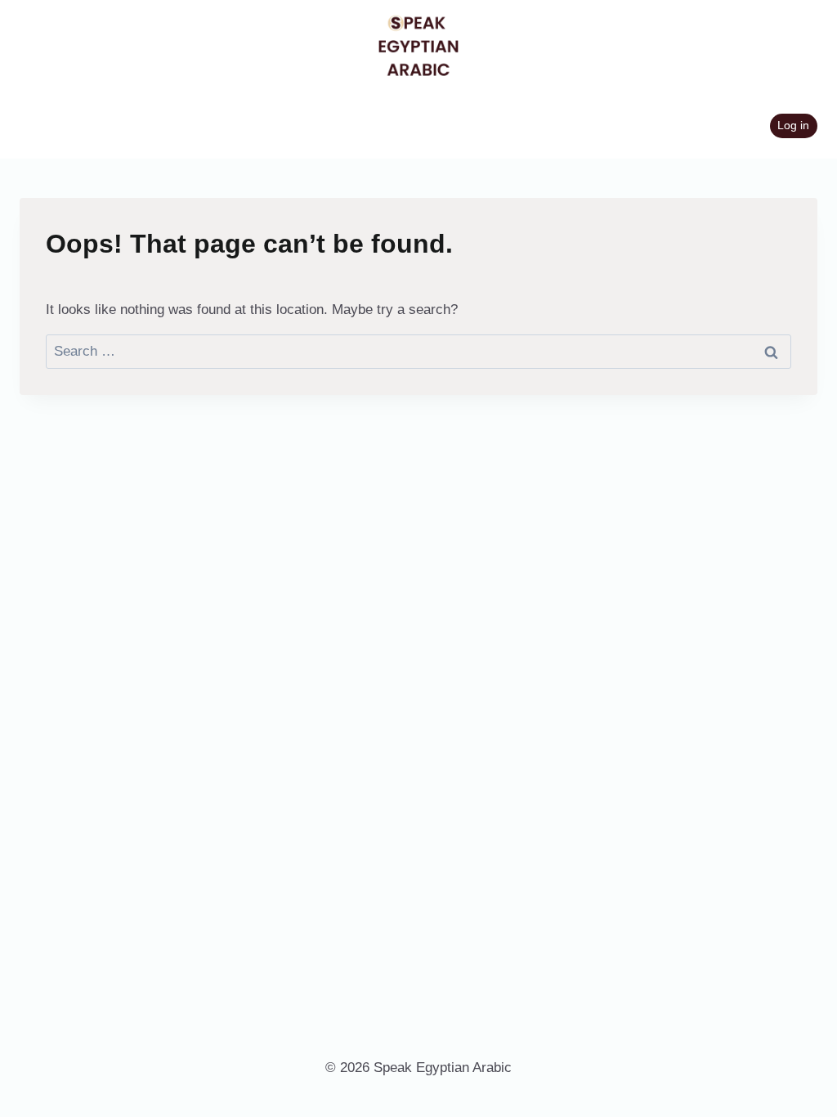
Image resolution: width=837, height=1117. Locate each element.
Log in (793, 125)
